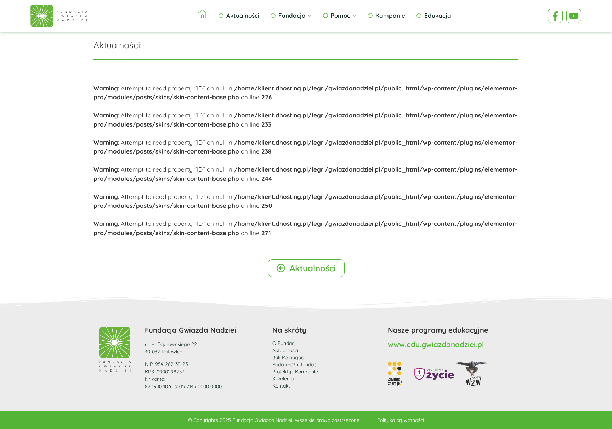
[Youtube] (573, 16)
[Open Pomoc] (354, 15)
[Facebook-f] (555, 16)
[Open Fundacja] (309, 15)
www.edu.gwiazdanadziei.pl (436, 344)
